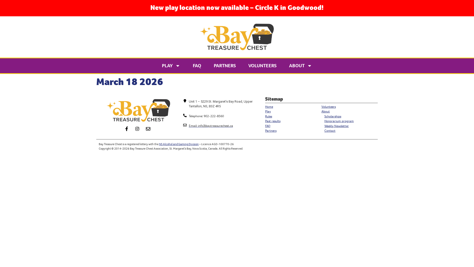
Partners (225, 65)
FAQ (197, 65)
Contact (330, 131)
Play (167, 65)
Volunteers (262, 65)
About (297, 65)
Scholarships (332, 116)
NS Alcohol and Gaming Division (179, 144)
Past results (272, 121)
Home (269, 107)
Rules (268, 116)
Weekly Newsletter (336, 126)
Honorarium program (339, 121)
